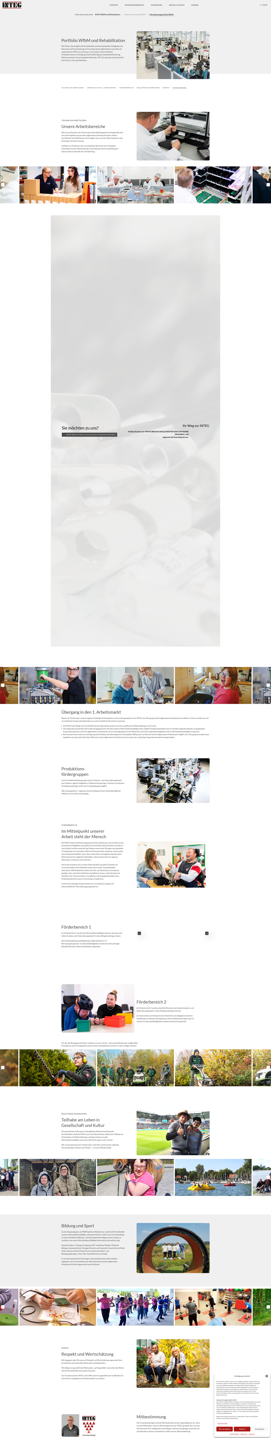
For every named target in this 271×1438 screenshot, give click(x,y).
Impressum (251, 1434)
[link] (57, 185)
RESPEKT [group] (166, 88)
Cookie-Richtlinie (234, 1434)
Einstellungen (259, 1429)
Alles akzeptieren (225, 1429)
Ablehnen (242, 1429)
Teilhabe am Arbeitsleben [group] (72, 88)
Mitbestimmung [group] (179, 88)
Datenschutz (243, 1434)
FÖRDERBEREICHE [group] (126, 88)
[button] (267, 1376)
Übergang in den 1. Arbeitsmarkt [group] (101, 88)
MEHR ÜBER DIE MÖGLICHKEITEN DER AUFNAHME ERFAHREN (90, 435)
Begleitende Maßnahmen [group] (148, 88)
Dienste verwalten (222, 1423)
